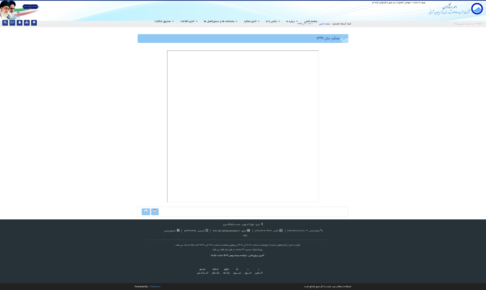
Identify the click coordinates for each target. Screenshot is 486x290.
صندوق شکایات (162, 21)
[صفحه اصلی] (34, 23)
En (12, 22)
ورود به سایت (418, 2)
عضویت (399, 2)
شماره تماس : (314, 231)
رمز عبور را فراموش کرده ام (383, 2)
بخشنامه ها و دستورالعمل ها (219, 21)
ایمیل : (243, 231)
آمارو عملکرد (250, 21)
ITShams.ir (155, 286)
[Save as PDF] (155, 211)
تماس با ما (271, 21)
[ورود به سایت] (19, 23)
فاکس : (275, 231)
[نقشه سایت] (27, 23)
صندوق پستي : (169, 231)
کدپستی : (201, 231)
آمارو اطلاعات (187, 21)
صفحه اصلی (324, 24)
